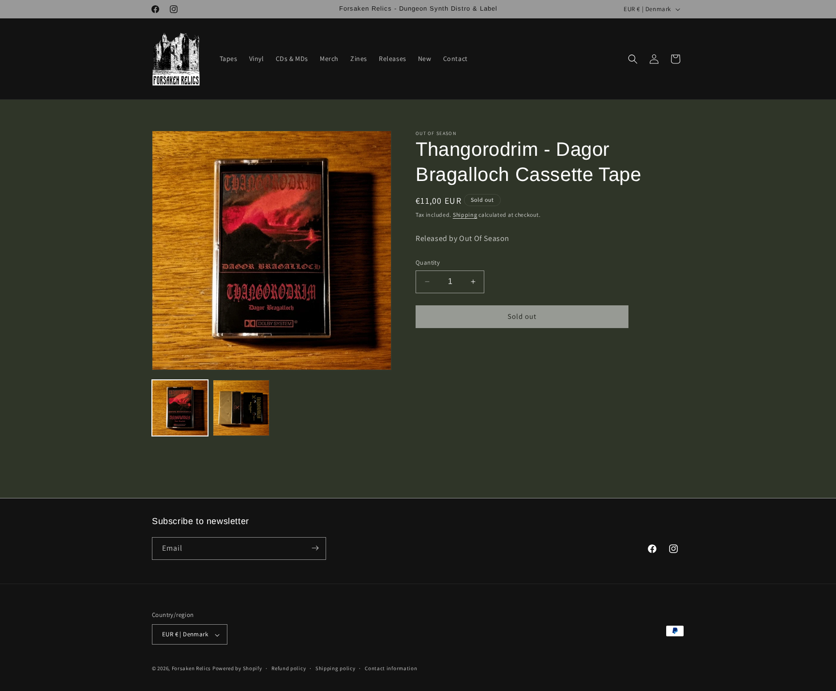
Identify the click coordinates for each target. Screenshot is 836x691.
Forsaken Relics (191, 668)
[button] (632, 59)
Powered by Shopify (237, 668)
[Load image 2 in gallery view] (241, 408)
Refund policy (288, 668)
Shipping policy (335, 668)
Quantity (428, 262)
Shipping (465, 214)
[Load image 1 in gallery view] (180, 408)
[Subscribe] (315, 548)
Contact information (391, 668)
